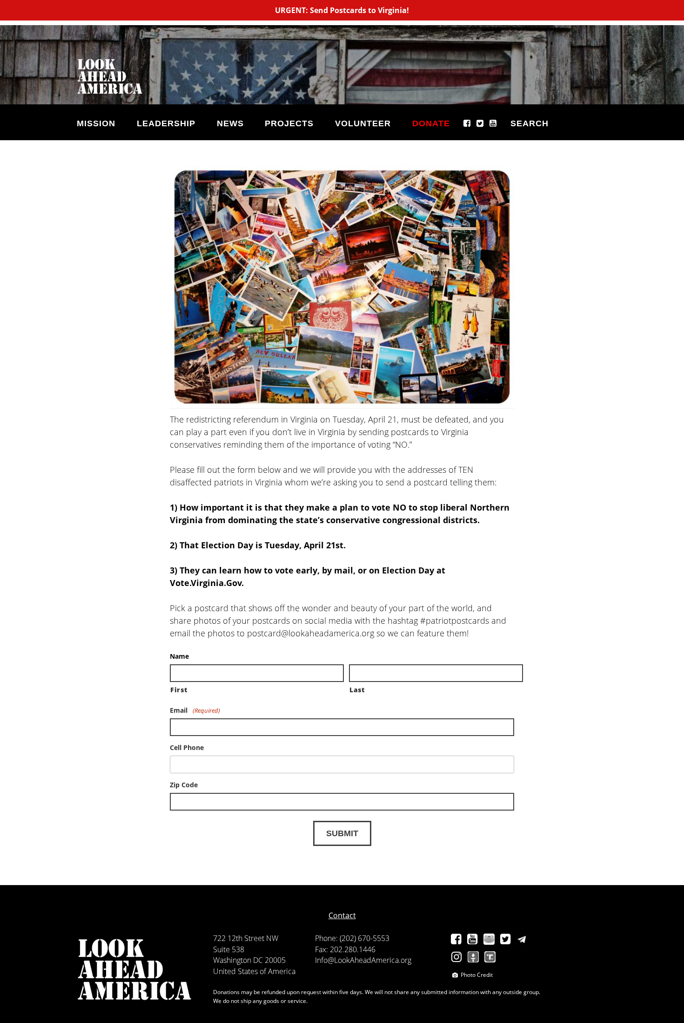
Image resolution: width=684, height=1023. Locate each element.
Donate (431, 123)
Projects (289, 123)
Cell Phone (187, 747)
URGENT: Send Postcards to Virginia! (342, 10)
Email (195, 710)
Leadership (166, 123)
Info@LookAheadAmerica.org (363, 960)
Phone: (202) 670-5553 (352, 938)
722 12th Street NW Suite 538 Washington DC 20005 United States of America (254, 954)
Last (357, 689)
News (230, 123)
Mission (96, 123)
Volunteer (363, 123)
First (178, 689)
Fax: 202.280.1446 (345, 949)
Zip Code (184, 785)
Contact (342, 915)
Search (529, 123)
